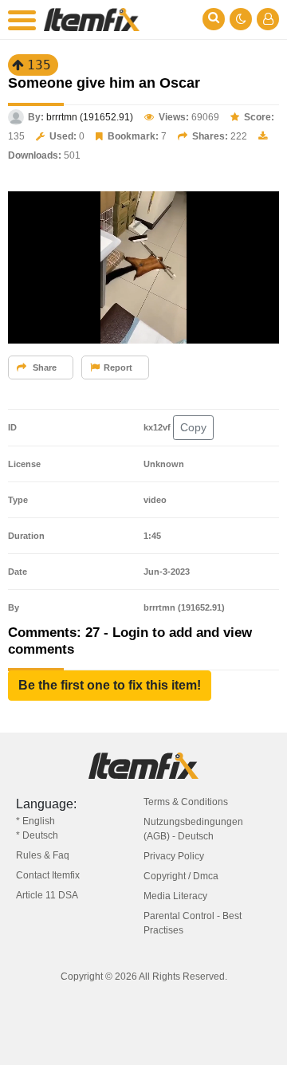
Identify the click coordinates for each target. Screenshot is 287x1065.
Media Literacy (175, 896)
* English (35, 821)
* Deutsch (37, 835)
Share (43, 367)
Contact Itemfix (48, 875)
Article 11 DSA (47, 895)
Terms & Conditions (186, 802)
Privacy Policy (174, 856)
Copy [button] (193, 427)
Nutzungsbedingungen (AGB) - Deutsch (193, 829)
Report (118, 367)
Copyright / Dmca (181, 876)
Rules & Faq (42, 855)
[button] (109, 685)
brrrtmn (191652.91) (89, 117)
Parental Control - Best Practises (193, 923)
